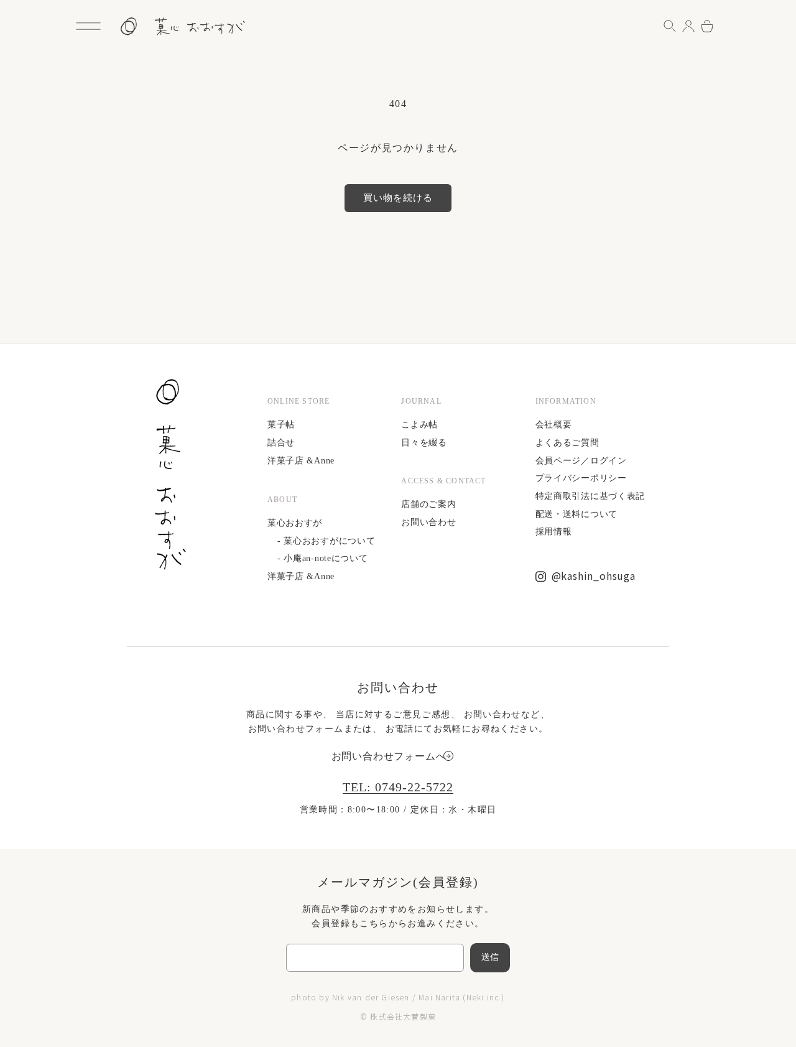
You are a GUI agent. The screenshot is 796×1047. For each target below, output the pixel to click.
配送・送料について (576, 514)
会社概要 (553, 424)
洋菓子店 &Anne (301, 460)
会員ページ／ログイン (581, 460)
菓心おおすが (294, 523)
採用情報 (553, 531)
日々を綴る (424, 442)
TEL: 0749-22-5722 (398, 787)
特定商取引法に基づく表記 (590, 496)
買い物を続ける (398, 198)
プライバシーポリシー (581, 478)
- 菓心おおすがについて (326, 541)
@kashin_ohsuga (594, 575)
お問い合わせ (428, 522)
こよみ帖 (419, 424)
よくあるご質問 (567, 442)
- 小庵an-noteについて (322, 558)
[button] (88, 26)
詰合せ (281, 442)
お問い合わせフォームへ (389, 756)
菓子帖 (281, 424)
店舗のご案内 (428, 504)
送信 (490, 957)
